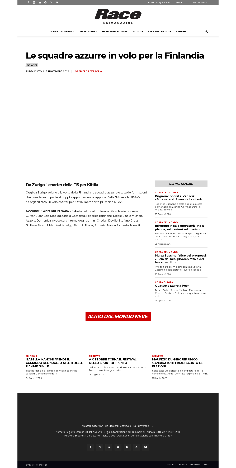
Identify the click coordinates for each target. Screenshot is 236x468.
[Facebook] (28, 2)
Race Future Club (159, 31)
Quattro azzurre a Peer (172, 285)
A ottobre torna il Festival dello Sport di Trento (112, 361)
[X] (51, 2)
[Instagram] (34, 2)
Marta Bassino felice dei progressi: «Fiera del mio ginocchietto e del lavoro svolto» (180, 259)
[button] (206, 31)
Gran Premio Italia (115, 31)
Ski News (31, 65)
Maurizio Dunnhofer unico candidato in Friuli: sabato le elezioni (177, 363)
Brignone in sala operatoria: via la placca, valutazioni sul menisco (180, 227)
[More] (61, 240)
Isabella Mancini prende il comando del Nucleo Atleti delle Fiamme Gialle (54, 363)
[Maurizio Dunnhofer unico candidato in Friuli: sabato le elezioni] (181, 338)
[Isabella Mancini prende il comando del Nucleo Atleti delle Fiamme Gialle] (55, 338)
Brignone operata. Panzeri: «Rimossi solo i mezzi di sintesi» (178, 197)
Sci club (138, 31)
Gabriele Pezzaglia (88, 71)
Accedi (179, 2)
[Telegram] (45, 2)
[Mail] (118, 447)
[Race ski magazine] (118, 16)
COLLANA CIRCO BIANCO (199, 2)
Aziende (181, 31)
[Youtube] (56, 2)
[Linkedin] (39, 2)
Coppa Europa (87, 31)
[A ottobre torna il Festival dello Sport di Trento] (118, 338)
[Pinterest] (45, 240)
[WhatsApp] (53, 240)
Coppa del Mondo (62, 31)
